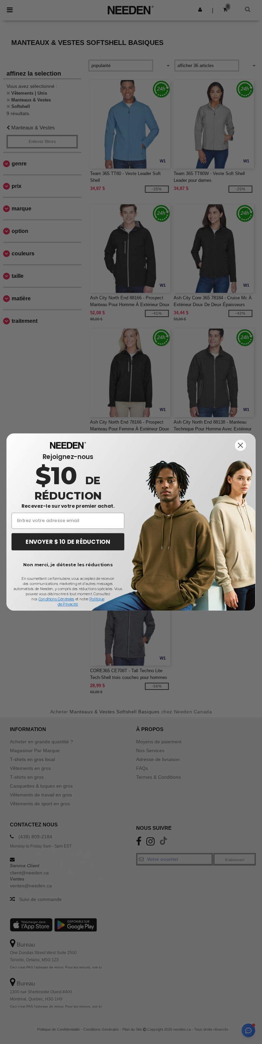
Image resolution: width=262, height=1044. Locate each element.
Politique (96, 599)
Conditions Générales (56, 599)
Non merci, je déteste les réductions (68, 565)
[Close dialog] (240, 445)
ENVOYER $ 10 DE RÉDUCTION (68, 541)
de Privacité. (68, 604)
